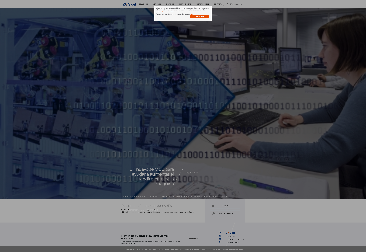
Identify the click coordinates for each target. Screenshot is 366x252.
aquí (191, 14)
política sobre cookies (167, 12)
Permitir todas (199, 16)
